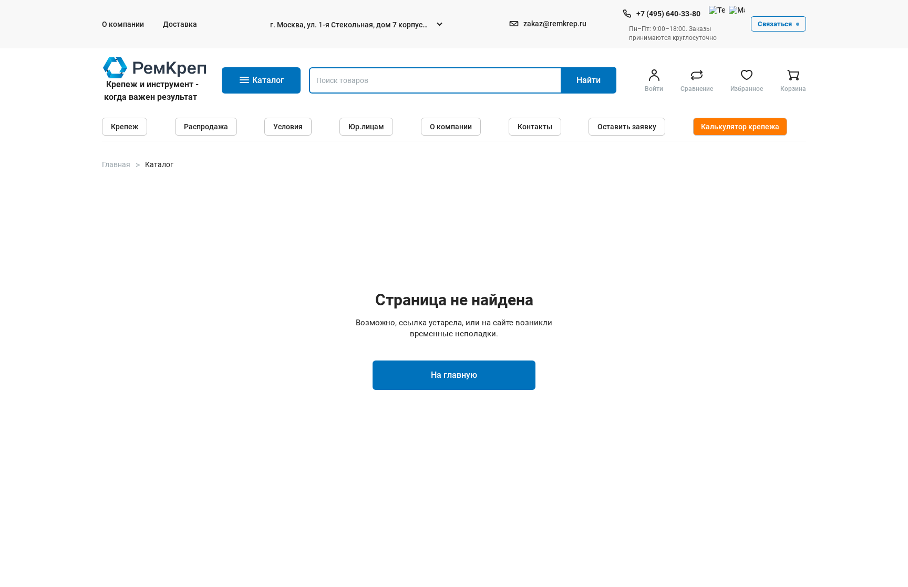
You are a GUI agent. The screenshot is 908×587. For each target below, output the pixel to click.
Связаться (775, 24)
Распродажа (206, 126)
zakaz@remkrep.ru (554, 23)
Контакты (535, 126)
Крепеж (124, 126)
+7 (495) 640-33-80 (668, 13)
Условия (288, 126)
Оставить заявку (626, 126)
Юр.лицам (366, 126)
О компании (123, 24)
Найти (588, 80)
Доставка (180, 24)
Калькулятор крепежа (740, 126)
